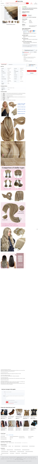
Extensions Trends (18, 453)
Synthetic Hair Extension (17, 446)
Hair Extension (11, 5)
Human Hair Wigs (3, 436)
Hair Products (7, 5)
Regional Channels (30, 457)
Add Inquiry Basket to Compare (11, 24)
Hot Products (3, 457)
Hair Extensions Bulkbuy (24, 453)
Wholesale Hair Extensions (13, 451)
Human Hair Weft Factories (17, 449)
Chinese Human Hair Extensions (29, 451)
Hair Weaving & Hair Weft (4, 446)
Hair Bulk (10, 446)
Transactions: (33, 52)
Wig (12, 446)
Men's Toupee (11, 437)
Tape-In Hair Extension (32, 446)
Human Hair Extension (21, 436)
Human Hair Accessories (3, 437)
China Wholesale (18, 457)
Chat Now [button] (30, 15)
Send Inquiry (24, 15)
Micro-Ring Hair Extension (16, 5)
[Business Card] (36, 67)
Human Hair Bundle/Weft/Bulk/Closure (14, 436)
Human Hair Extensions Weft (20, 451)
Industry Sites (26, 457)
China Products (6, 457)
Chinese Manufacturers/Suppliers (12, 457)
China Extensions (3, 449)
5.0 (29, 65)
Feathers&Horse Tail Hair (22, 437)
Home (1, 5)
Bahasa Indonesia (21, 459)
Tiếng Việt (18, 459)
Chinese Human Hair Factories (25, 449)
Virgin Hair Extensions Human (4, 451)
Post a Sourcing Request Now (10, 403)
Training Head (29, 437)
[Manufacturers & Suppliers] (19, 1)
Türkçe (15, 459)
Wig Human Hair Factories (10, 449)
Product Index (34, 457)
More (1, 454)
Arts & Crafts (4, 5)
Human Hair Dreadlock (30, 436)
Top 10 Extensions (12, 453)
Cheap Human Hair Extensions (4, 453)
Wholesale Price (22, 457)
